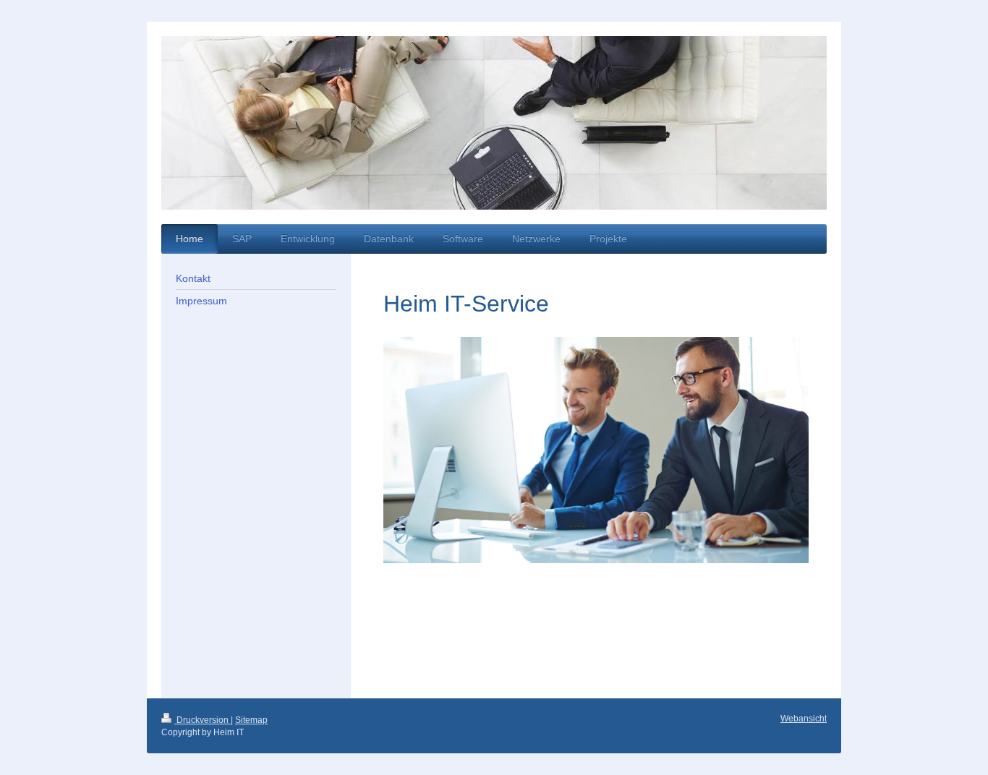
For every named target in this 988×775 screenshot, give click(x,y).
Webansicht (803, 719)
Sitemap (251, 720)
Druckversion (202, 720)
